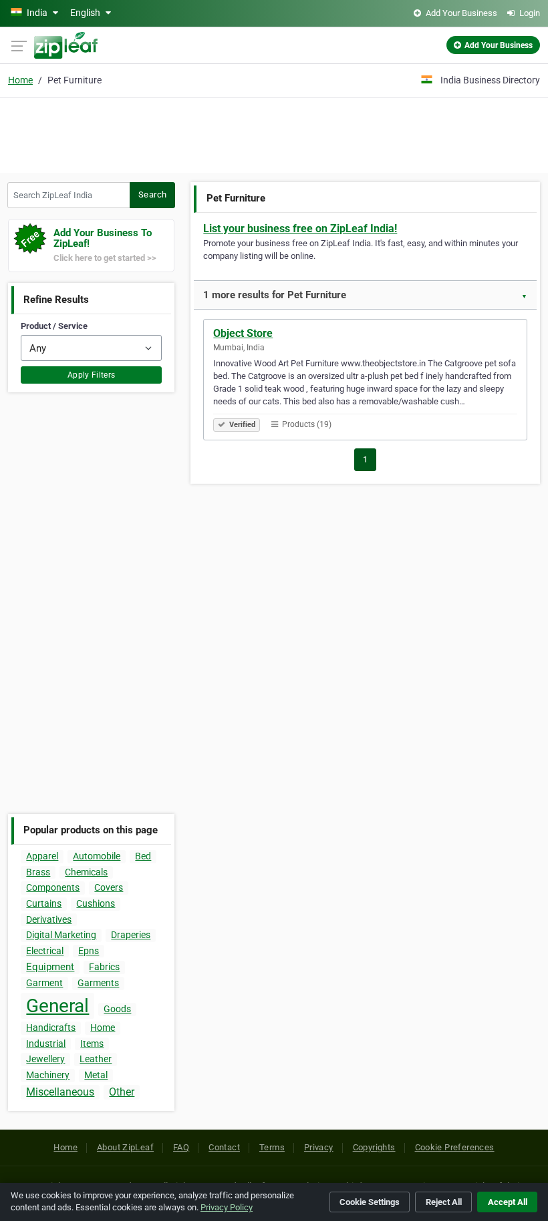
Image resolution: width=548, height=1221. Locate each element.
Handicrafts (51, 1027)
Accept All (507, 1202)
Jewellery (45, 1059)
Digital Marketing (61, 934)
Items (92, 1043)
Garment (44, 982)
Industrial (45, 1043)
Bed (143, 856)
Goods (117, 1008)
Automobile (96, 856)
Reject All (444, 1202)
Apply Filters (91, 375)
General (57, 1006)
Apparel (42, 856)
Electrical (44, 950)
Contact (224, 1147)
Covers (108, 887)
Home (20, 80)
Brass (38, 872)
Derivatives (49, 919)
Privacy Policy (226, 1207)
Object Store (243, 333)
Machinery (48, 1075)
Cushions (95, 903)
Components (53, 887)
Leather (96, 1059)
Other (121, 1092)
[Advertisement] (274, 133)
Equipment (50, 967)
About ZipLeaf (125, 1147)
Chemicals (86, 872)
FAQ (181, 1147)
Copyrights (374, 1147)
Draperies (130, 934)
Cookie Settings (369, 1202)
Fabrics (104, 966)
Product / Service (54, 326)
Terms (272, 1147)
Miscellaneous (60, 1092)
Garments (98, 982)
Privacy (318, 1147)
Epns (88, 950)
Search (152, 194)
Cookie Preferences (455, 1147)
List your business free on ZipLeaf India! (300, 228)
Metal (96, 1075)
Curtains (43, 903)
